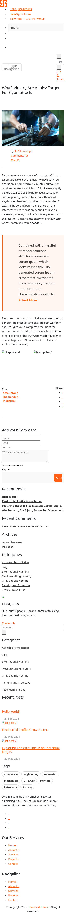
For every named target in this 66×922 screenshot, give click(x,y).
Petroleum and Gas (13, 590)
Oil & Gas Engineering (15, 580)
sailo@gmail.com (20, 14)
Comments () (19, 155)
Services (13, 854)
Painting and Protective (16, 585)
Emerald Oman (39, 907)
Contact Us (8, 623)
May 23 (15, 160)
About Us (13, 850)
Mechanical (11, 780)
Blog (4, 567)
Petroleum (10, 787)
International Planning (15, 571)
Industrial (9, 401)
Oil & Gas (29, 780)
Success (27, 787)
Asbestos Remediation (15, 562)
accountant (10, 393)
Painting (45, 780)
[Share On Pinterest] (63, 406)
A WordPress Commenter (16, 526)
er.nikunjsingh (23, 151)
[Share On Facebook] (63, 392)
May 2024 (7, 546)
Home (12, 845)
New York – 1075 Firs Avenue (27, 19)
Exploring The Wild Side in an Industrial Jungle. (32, 506)
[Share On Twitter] (63, 397)
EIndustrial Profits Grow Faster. (22, 501)
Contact (13, 863)
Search (6, 469)
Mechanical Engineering (16, 576)
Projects (13, 859)
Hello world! (9, 497)
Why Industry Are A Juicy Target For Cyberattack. (33, 510)
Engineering (10, 397)
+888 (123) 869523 (21, 9)
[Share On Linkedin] (63, 401)
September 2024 (12, 542)
